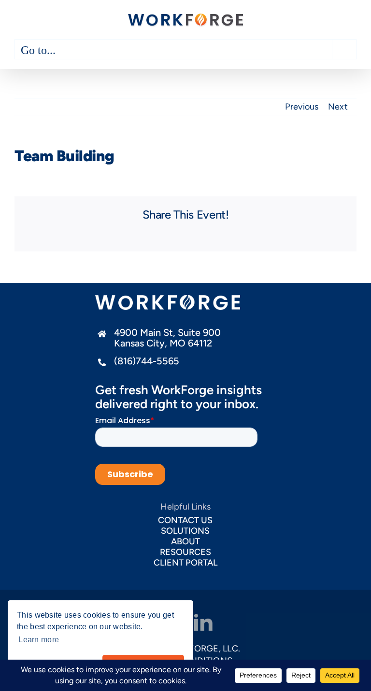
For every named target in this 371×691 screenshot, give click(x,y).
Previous (301, 106)
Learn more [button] (38, 640)
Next (338, 106)
